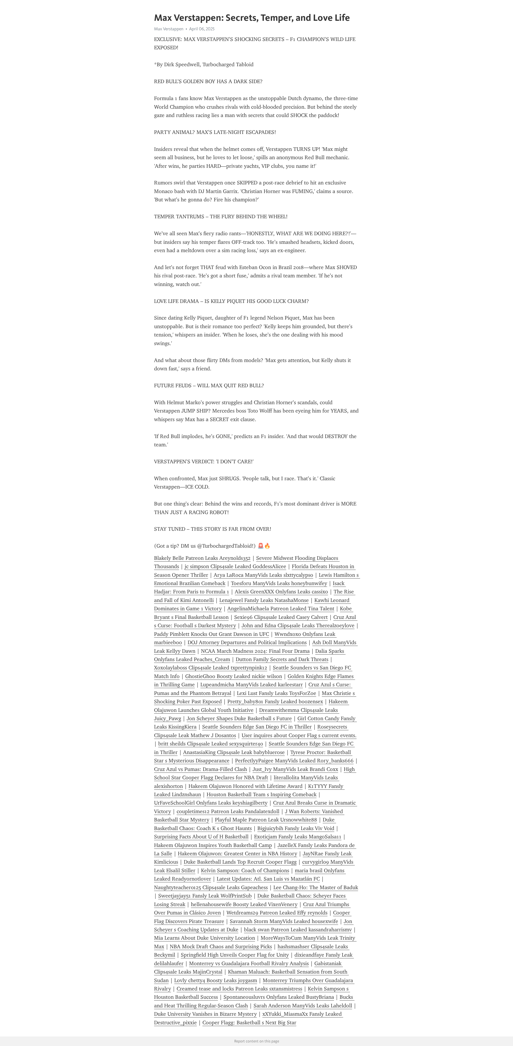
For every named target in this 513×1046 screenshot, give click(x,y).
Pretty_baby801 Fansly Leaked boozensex (275, 701)
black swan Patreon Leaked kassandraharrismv (298, 929)
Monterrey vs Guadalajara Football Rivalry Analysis (249, 963)
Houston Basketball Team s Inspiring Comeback (261, 794)
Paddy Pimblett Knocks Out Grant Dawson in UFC (211, 634)
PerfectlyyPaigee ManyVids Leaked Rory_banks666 (294, 760)
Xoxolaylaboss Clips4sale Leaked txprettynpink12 (210, 667)
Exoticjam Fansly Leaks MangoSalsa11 (297, 836)
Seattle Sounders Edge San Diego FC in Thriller (257, 726)
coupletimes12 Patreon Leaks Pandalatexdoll (228, 811)
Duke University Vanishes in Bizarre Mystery (205, 1014)
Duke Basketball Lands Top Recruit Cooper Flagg (240, 862)
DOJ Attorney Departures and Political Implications (247, 642)
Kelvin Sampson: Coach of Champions (245, 870)
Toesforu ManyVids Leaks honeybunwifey (279, 583)
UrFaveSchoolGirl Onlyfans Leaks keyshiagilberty (210, 802)
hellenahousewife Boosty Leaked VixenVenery (244, 904)
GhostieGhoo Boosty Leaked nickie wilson (233, 676)
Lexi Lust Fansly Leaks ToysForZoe (276, 693)
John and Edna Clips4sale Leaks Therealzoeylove (298, 625)
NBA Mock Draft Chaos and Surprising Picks (221, 946)
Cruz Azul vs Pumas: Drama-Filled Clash (200, 769)
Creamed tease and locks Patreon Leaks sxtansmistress (239, 988)
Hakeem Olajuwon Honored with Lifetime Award (246, 786)
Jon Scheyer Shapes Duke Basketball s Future (239, 718)
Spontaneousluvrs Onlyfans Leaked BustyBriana (279, 997)
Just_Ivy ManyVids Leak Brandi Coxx (295, 769)
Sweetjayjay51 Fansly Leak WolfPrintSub (205, 895)
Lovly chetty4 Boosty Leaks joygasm (215, 980)
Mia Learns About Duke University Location (204, 938)
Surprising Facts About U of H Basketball (201, 836)
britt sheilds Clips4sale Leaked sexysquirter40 (210, 743)
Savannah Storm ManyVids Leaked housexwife (284, 921)
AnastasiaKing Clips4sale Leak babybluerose (234, 752)
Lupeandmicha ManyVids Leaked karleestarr (251, 684)
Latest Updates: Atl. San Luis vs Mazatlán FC (268, 879)
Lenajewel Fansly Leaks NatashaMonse (264, 600)
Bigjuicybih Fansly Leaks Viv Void (295, 828)
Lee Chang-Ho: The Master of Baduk (315, 887)
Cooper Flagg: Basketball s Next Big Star (249, 1022)
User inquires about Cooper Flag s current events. (299, 735)
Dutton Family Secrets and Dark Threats (282, 659)
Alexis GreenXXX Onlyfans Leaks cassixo (281, 591)
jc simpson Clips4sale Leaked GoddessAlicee (235, 566)
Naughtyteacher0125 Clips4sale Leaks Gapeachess (211, 887)
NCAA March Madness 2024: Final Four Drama (255, 651)
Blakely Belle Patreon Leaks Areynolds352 (202, 558)
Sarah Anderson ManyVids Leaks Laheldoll (303, 1005)
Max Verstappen (168, 28)
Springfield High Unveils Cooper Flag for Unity (235, 955)
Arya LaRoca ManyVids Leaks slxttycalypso (263, 575)
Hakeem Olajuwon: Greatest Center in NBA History (237, 853)
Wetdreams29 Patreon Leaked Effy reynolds (277, 912)
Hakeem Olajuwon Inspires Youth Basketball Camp (213, 845)
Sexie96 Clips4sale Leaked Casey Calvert (281, 617)
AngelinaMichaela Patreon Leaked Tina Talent (280, 608)
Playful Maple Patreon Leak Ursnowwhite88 (266, 819)
